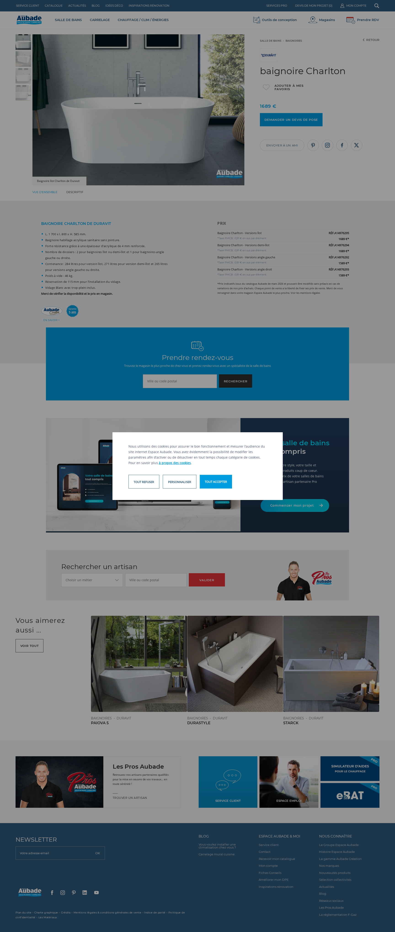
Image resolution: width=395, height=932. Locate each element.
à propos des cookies (175, 463)
